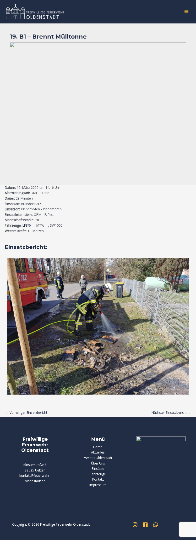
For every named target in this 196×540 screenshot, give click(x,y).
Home (98, 447)
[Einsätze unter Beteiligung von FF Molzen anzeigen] (46, 231)
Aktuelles (98, 452)
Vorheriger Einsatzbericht (26, 412)
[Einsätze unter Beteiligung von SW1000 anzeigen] (65, 225)
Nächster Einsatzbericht (171, 412)
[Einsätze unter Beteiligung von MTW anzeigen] (46, 225)
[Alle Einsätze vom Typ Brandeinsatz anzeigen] (43, 204)
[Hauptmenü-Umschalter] (186, 12)
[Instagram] (135, 524)
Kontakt (98, 479)
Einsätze (98, 468)
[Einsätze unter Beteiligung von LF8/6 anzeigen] (33, 225)
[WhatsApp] (155, 524)
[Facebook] (145, 524)
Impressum (98, 485)
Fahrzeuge (98, 474)
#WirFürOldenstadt (98, 457)
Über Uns (98, 463)
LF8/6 (26, 225)
